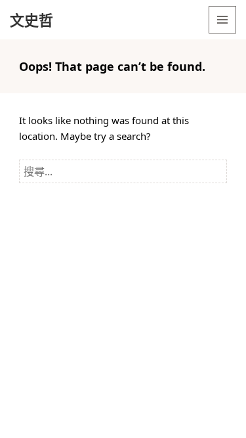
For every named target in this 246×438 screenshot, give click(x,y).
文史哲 (31, 20)
